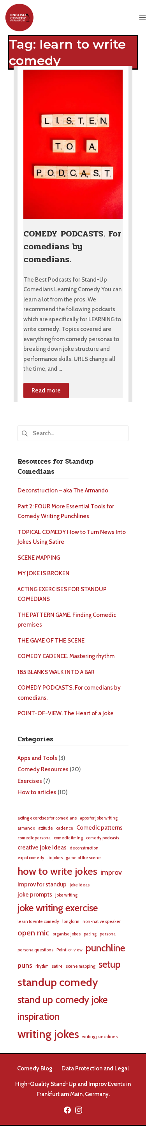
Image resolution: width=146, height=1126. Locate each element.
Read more (46, 390)
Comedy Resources (43, 769)
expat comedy (31, 857)
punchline (105, 948)
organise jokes (67, 934)
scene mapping (80, 966)
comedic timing (68, 838)
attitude (45, 828)
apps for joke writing (99, 818)
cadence (64, 828)
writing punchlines (100, 1036)
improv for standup (42, 884)
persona (108, 934)
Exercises (30, 781)
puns (25, 965)
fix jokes (55, 857)
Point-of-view (69, 950)
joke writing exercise (58, 908)
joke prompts (35, 894)
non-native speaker (102, 921)
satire (57, 966)
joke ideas (80, 885)
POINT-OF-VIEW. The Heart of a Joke (66, 713)
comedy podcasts (102, 838)
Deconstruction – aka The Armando (63, 490)
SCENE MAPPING (39, 557)
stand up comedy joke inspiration (62, 1008)
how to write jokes (57, 871)
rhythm (42, 966)
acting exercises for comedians (47, 818)
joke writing (66, 895)
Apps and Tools (37, 758)
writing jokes (48, 1034)
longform (70, 921)
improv (111, 872)
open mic (33, 932)
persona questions (35, 950)
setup (110, 964)
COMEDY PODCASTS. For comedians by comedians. (72, 246)
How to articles (37, 792)
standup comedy (58, 982)
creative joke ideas (42, 847)
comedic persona (34, 838)
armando (26, 828)
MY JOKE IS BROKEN (43, 573)
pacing (90, 934)
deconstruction (84, 848)
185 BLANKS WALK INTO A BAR (56, 672)
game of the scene (83, 857)
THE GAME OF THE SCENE (51, 640)
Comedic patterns (99, 827)
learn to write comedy (38, 921)
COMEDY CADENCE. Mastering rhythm (66, 656)
